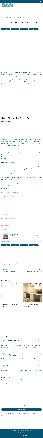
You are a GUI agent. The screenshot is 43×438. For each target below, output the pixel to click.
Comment (4, 383)
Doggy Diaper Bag (5, 225)
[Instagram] (5, 1)
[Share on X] (24, 29)
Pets (10, 17)
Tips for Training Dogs (6, 222)
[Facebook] (2, 1)
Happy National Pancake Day (34, 270)
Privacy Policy (24, 430)
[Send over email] (33, 29)
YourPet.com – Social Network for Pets (10, 196)
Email (17, 402)
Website (32, 402)
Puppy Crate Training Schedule (8, 218)
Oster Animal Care (5, 214)
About (10, 430)
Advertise (16, 430)
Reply (39, 340)
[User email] (8, 241)
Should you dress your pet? (8, 229)
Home (2, 17)
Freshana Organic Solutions (14, 340)
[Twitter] (5, 241)
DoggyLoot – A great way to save (9, 192)
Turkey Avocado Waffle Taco (8, 270)
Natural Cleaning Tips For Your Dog (9, 264)
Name (3, 402)
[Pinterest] (7, 1)
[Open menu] (41, 6)
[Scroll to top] (40, 434)
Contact (32, 430)
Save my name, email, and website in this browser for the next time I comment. (19, 405)
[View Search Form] (41, 1)
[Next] (40, 296)
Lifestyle (6, 17)
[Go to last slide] (2, 296)
